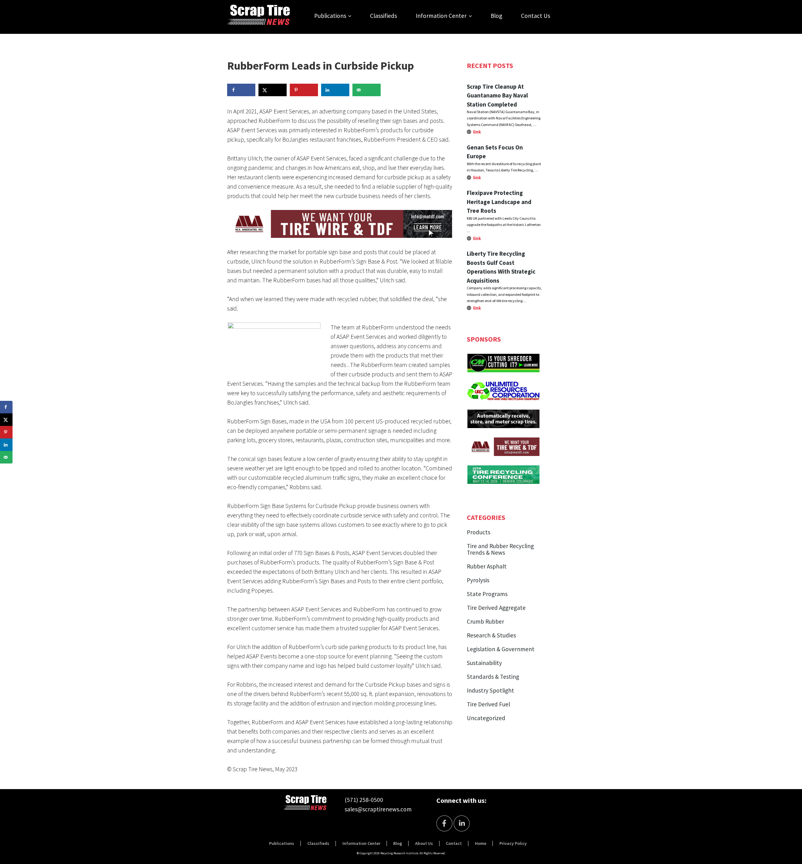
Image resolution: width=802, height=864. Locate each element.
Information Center (441, 15)
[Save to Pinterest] (304, 90)
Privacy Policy (513, 843)
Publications (330, 15)
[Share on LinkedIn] (335, 90)
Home (480, 843)
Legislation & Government (500, 649)
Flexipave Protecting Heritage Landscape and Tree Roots (499, 201)
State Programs (487, 594)
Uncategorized (486, 718)
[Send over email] (366, 90)
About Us (424, 843)
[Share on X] (272, 90)
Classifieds (383, 15)
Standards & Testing (493, 676)
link (477, 132)
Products (478, 532)
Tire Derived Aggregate (496, 607)
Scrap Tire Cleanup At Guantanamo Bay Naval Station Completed (497, 95)
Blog (496, 15)
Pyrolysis (478, 580)
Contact (454, 843)
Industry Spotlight (490, 690)
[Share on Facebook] (241, 90)
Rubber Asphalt (487, 566)
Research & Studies (491, 635)
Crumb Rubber (485, 621)
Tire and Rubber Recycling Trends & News (500, 549)
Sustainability (484, 663)
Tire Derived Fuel (488, 704)
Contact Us (535, 15)
